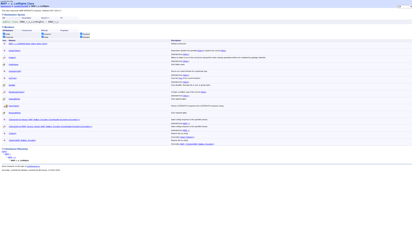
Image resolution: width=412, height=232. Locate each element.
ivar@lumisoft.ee (33, 166)
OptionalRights (14, 99)
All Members (8, 30)
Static (46, 37)
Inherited (86, 37)
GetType (13, 78)
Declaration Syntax (14, 15)
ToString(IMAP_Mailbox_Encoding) (22, 140)
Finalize (12, 57)
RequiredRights (15, 113)
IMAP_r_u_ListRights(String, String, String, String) (28, 44)
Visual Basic (26, 18)
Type (180, 78)
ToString (12, 133)
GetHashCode (15, 71)
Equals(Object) (14, 51)
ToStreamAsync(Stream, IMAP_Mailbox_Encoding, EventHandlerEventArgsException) (44, 120)
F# (61, 18)
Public (7, 34)
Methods (44, 30)
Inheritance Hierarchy (16, 149)
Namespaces (6, 6)
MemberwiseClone (16, 92)
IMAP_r (186, 123)
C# (4, 18)
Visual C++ (45, 18)
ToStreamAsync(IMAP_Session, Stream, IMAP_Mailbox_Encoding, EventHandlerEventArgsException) (50, 126)
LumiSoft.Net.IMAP (21, 6)
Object (200, 51)
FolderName (13, 64)
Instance (47, 34)
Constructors (27, 30)
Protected (9, 37)
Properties (64, 30)
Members (9, 27)
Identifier (12, 85)
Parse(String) (14, 106)
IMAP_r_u (12, 157)
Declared (86, 34)
